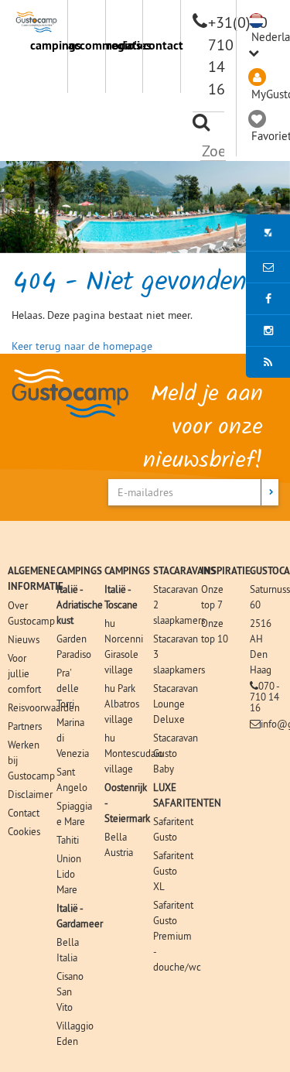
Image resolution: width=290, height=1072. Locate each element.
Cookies (24, 831)
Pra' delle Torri (67, 688)
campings (48, 45)
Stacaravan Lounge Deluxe (175, 703)
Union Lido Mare (68, 874)
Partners (25, 726)
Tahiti (67, 840)
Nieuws (23, 639)
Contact (23, 813)
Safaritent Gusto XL (173, 870)
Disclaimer (30, 794)
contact (161, 45)
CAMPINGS (79, 570)
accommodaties (86, 45)
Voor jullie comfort (24, 673)
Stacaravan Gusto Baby (175, 753)
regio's (124, 45)
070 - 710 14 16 (264, 697)
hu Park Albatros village (121, 703)
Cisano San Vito (70, 991)
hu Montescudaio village (133, 753)
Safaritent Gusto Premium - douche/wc (177, 936)
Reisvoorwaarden (44, 707)
